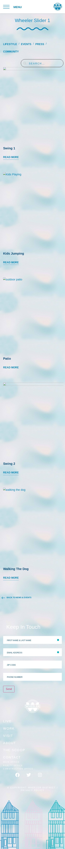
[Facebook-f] (19, 777)
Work (9, 728)
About (9, 743)
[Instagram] (42, 777)
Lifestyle (10, 44)
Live (7, 721)
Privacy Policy (32, 790)
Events (26, 44)
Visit (8, 735)
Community (11, 51)
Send (9, 689)
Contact (12, 757)
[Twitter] (31, 777)
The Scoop (14, 750)
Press (39, 44)
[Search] (25, 63)
